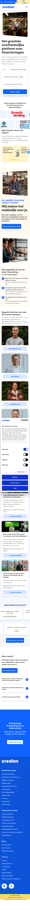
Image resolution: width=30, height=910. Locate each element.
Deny (15, 488)
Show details (21, 472)
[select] (15, 77)
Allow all (15, 477)
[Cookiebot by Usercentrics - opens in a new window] (21, 420)
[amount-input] (15, 69)
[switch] (25, 454)
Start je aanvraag (15, 742)
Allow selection (15, 482)
